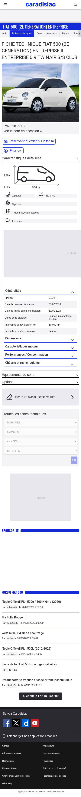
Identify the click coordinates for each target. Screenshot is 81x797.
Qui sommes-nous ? (52, 753)
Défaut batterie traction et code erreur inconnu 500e (37, 680)
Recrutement (8, 761)
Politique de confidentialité (54, 768)
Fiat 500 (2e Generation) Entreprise (35, 26)
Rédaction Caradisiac (12, 753)
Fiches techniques (22, 33)
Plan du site (48, 761)
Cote (39, 33)
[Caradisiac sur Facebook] (7, 723)
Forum (65, 33)
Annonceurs (48, 746)
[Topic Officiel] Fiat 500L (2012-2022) (26, 648)
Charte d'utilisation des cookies (16, 776)
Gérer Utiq (7, 783)
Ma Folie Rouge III (14, 617)
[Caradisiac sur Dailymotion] (26, 723)
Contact (5, 746)
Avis (4, 33)
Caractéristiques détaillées (21, 158)
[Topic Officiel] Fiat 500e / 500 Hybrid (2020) (31, 602)
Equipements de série (18, 375)
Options (7, 382)
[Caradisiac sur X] (16, 723)
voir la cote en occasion (23, 131)
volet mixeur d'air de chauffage (23, 633)
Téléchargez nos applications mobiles (32, 736)
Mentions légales (10, 768)
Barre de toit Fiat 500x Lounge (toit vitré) (29, 664)
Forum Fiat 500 (12, 592)
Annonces (51, 33)
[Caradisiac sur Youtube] (35, 723)
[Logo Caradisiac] (41, 7)
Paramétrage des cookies (54, 776)
